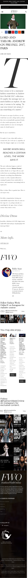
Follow (23, 311)
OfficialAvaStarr (16, 293)
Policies (2, 560)
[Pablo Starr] (6, 282)
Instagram (6, 525)
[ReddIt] (19, 32)
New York (21, 352)
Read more (3, 391)
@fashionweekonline (11, 310)
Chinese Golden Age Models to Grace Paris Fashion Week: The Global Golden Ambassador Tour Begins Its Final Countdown (3, 349)
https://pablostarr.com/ (16, 270)
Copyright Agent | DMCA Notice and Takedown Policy (13, 558)
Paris (1, 360)
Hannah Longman (2, 362)
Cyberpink (14, 287)
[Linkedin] (16, 32)
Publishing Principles (17, 560)
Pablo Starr (17, 268)
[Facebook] (6, 32)
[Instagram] (13, 296)
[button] (2, 12)
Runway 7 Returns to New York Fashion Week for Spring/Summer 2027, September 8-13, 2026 (22, 345)
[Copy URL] (22, 32)
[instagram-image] (4, 319)
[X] (9, 32)
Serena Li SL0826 (12, 339)
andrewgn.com (4, 243)
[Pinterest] (12, 32)
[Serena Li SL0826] (13, 335)
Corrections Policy (8, 560)
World (11, 341)
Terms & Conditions (16, 566)
